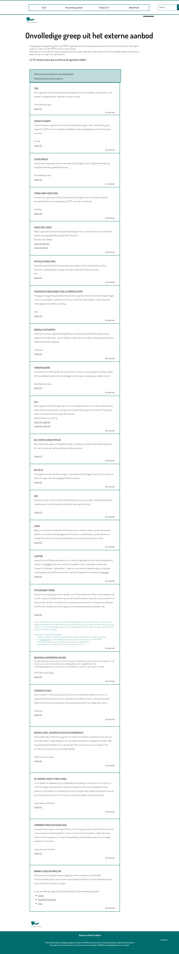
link (51, 672)
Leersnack (105, 572)
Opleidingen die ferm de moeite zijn (48, 78)
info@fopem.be (164, 940)
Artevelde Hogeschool (47, 899)
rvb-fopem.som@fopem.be (79, 642)
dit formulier (44, 639)
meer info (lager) (41, 247)
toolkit (48, 564)
